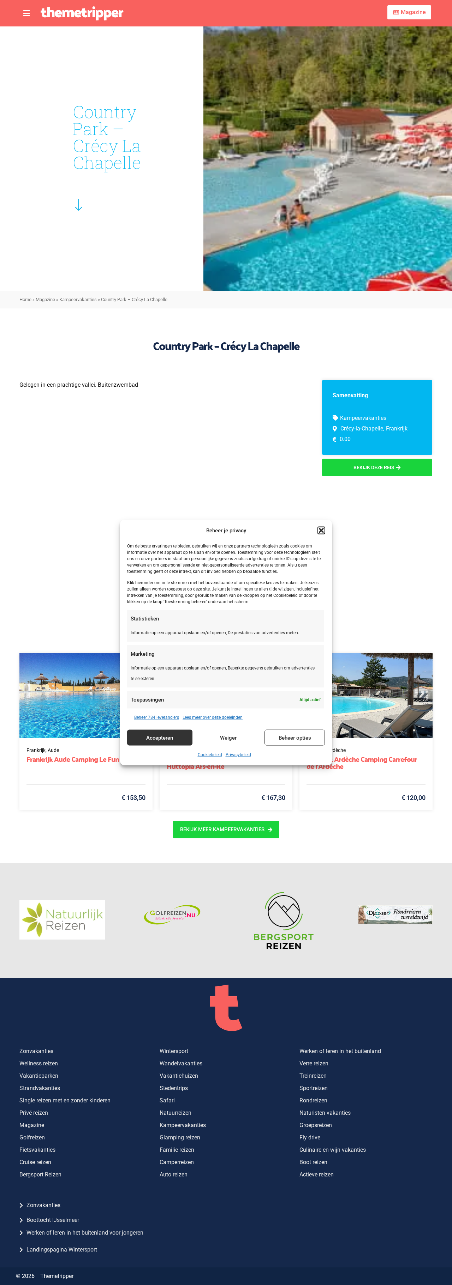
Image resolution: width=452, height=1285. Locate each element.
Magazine (45, 299)
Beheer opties (295, 737)
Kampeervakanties (78, 299)
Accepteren (159, 737)
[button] (321, 530)
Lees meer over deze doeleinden (213, 717)
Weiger (228, 737)
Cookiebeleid (210, 754)
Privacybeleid (238, 754)
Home (25, 299)
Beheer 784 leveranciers (156, 717)
